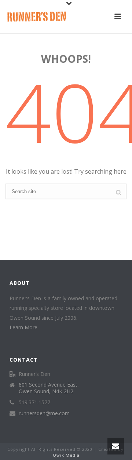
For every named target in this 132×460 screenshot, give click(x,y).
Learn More (23, 327)
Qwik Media (66, 455)
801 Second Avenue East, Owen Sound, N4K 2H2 (49, 388)
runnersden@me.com (44, 413)
